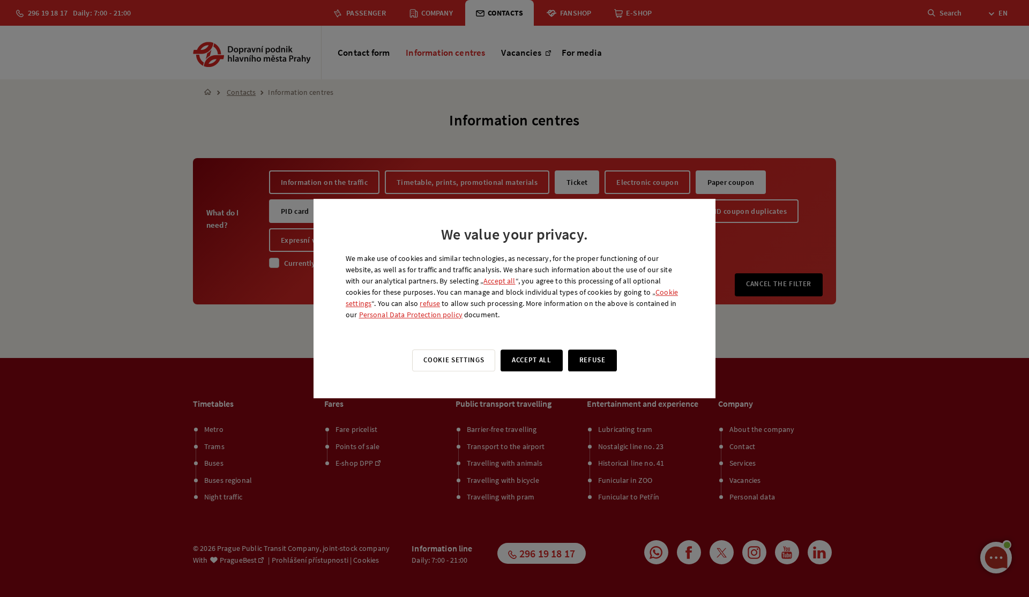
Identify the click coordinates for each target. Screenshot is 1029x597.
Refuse (592, 359)
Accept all (499, 281)
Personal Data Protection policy (411, 314)
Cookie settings (453, 359)
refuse (430, 303)
